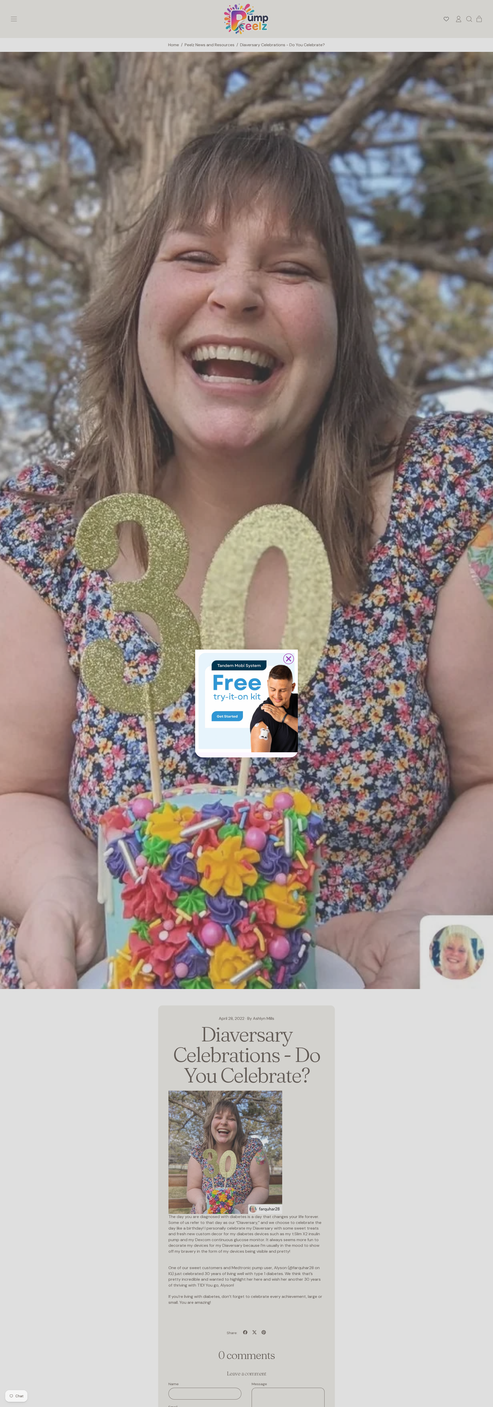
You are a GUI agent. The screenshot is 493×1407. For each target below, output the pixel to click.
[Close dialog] (288, 659)
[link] (246, 701)
